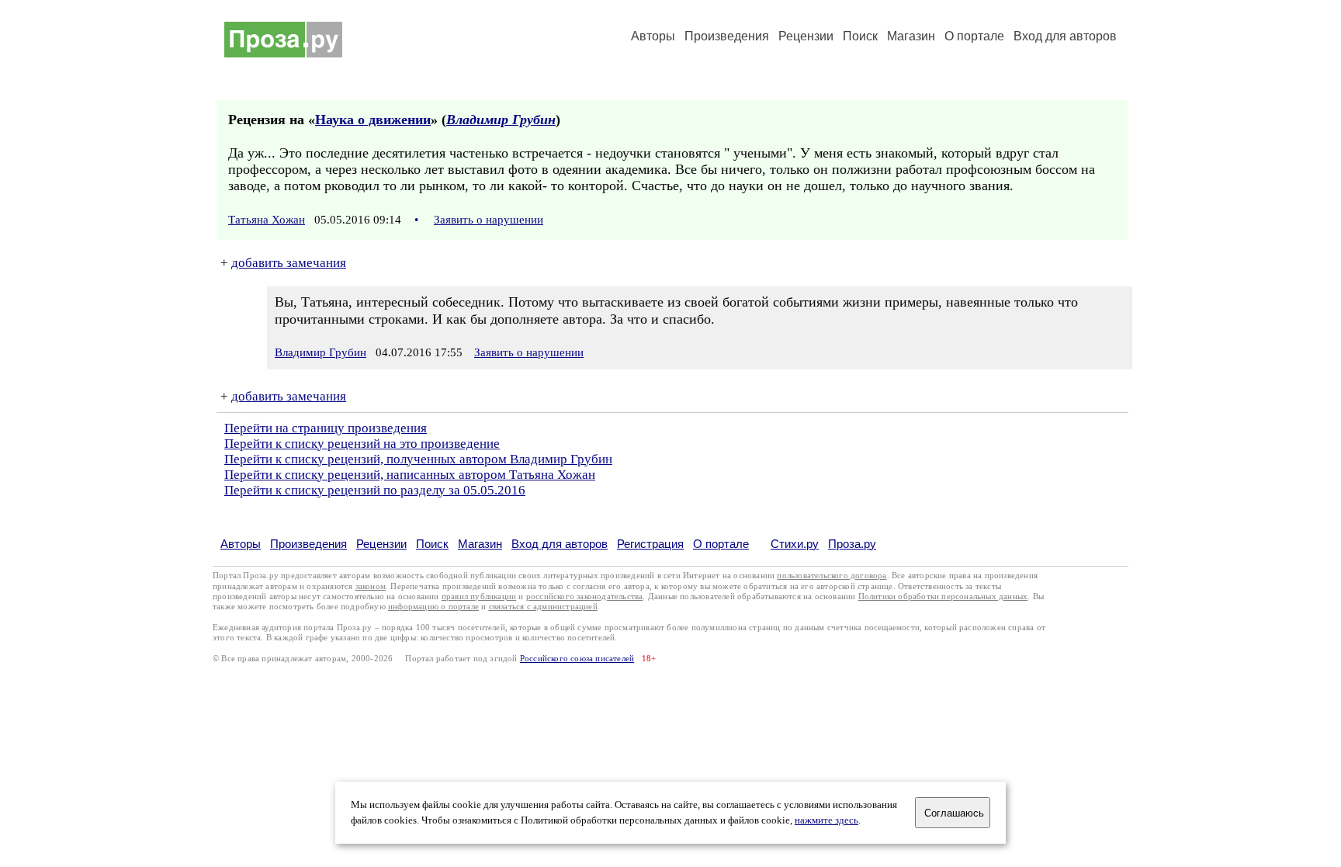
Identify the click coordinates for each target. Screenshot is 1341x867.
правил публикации (479, 596)
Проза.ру (852, 543)
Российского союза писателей (577, 658)
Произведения (726, 36)
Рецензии (805, 36)
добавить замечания (288, 262)
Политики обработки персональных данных (943, 596)
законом (370, 586)
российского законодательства (584, 596)
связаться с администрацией (543, 606)
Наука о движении (373, 119)
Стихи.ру (795, 543)
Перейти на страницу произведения (325, 428)
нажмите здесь (826, 820)
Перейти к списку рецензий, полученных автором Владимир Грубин (418, 459)
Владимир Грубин (501, 119)
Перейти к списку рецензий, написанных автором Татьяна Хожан (409, 474)
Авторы (653, 36)
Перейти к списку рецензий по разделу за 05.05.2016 (374, 490)
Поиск (860, 36)
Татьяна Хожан (266, 219)
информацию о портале (433, 606)
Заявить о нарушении (488, 219)
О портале (721, 543)
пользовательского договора (831, 575)
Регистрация (650, 543)
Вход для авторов (1065, 36)
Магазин (911, 36)
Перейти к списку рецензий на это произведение (362, 443)
